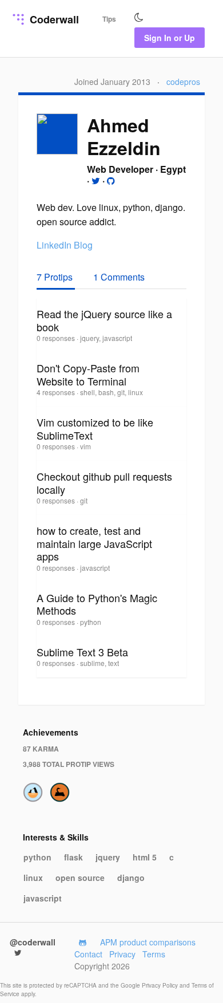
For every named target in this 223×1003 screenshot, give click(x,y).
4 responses (57, 392)
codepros (183, 81)
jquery (107, 857)
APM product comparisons (148, 942)
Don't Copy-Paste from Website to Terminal (88, 374)
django (131, 877)
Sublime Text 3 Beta (82, 651)
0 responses (57, 338)
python (37, 857)
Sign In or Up (169, 37)
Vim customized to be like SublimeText (95, 428)
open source (80, 877)
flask (73, 857)
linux (33, 877)
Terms (153, 954)
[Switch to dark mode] (139, 18)
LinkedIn (54, 244)
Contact (88, 954)
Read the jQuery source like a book (104, 320)
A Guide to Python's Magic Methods (97, 604)
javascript (42, 898)
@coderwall (32, 942)
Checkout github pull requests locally (104, 483)
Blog (83, 244)
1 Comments (119, 276)
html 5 (145, 857)
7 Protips (56, 276)
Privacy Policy (161, 985)
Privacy (122, 954)
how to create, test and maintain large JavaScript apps (94, 543)
